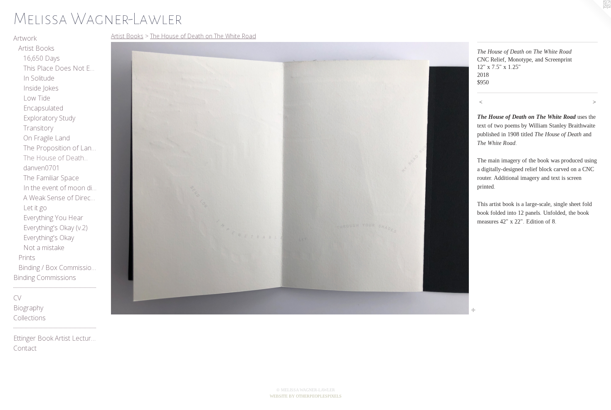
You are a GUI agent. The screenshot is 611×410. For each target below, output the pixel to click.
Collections (29, 317)
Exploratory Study (49, 118)
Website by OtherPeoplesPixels (306, 396)
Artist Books (36, 48)
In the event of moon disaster (59, 187)
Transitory (38, 128)
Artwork (25, 38)
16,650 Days (41, 58)
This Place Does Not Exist (59, 68)
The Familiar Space (51, 177)
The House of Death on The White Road (203, 36)
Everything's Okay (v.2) (55, 227)
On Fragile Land (46, 137)
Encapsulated (43, 108)
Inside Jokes (41, 88)
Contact (25, 348)
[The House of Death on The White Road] (290, 178)
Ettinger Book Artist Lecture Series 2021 (54, 338)
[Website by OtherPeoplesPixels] (594, 16)
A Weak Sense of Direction (59, 197)
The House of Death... (55, 157)
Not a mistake (43, 247)
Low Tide (36, 98)
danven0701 (41, 167)
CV (17, 297)
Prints (26, 257)
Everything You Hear (53, 217)
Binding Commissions (44, 277)
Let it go (35, 207)
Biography (28, 307)
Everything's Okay (48, 237)
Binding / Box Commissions (57, 267)
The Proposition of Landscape (59, 147)
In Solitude (38, 78)
